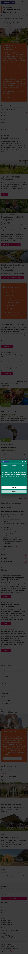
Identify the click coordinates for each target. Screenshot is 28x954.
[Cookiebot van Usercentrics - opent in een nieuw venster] (21, 462)
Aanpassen (13, 491)
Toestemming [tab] (5, 465)
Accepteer (14, 487)
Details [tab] (14, 465)
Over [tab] (23, 465)
